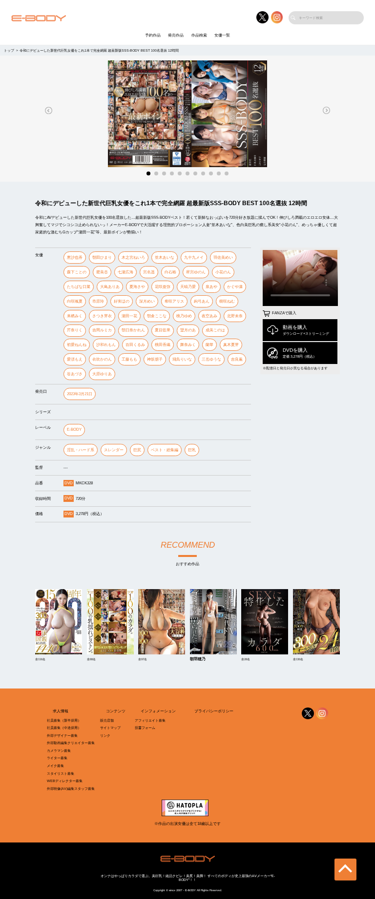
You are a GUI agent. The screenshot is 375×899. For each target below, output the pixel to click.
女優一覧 (222, 35)
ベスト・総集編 (164, 450)
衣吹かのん (102, 359)
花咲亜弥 (162, 287)
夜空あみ (209, 316)
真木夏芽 (231, 345)
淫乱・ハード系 (80, 450)
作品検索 (199, 35)
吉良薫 (237, 359)
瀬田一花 (129, 316)
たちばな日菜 (78, 287)
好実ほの (121, 301)
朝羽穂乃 (198, 659)
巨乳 (192, 450)
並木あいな (164, 257)
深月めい (147, 301)
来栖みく (75, 316)
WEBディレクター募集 (65, 781)
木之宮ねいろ (133, 257)
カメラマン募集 (59, 750)
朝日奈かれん (133, 330)
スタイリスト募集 (60, 773)
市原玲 (98, 301)
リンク (105, 735)
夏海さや (137, 287)
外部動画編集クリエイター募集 (71, 743)
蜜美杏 (102, 272)
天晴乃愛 (188, 287)
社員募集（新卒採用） (64, 720)
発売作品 (176, 35)
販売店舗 (107, 720)
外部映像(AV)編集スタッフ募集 (71, 788)
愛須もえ (75, 359)
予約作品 (153, 35)
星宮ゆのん (196, 272)
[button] (49, 110)
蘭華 (209, 345)
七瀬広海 (125, 272)
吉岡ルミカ (102, 330)
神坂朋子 (155, 359)
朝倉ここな (157, 316)
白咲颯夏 (75, 301)
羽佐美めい (223, 257)
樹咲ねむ (227, 301)
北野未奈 (235, 316)
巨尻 (137, 450)
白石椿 (170, 272)
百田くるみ (135, 345)
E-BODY (74, 429)
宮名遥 (149, 272)
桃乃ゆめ (184, 316)
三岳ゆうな (211, 359)
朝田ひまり (102, 257)
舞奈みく (188, 345)
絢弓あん (201, 301)
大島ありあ (110, 287)
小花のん (223, 272)
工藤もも (129, 359)
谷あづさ (75, 374)
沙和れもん (106, 345)
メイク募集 (55, 765)
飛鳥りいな (182, 359)
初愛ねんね (76, 345)
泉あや (211, 287)
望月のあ (188, 330)
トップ (9, 50)
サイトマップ (110, 727)
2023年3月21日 (79, 394)
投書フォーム (145, 727)
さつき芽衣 (102, 316)
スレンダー (114, 450)
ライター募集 (57, 758)
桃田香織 (162, 345)
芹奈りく (75, 330)
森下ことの (76, 272)
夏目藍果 (162, 330)
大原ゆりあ (102, 374)
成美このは (215, 330)
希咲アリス (174, 301)
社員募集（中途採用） (64, 727)
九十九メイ (194, 257)
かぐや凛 (235, 287)
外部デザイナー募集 (62, 735)
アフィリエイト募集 (150, 720)
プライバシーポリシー (213, 711)
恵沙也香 (75, 257)
